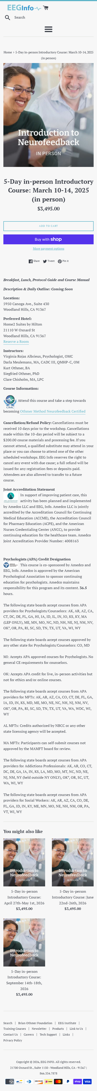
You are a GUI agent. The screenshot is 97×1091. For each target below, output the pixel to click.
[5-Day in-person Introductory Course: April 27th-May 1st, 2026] (24, 862)
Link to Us (76, 1029)
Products (58, 1029)
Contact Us (10, 1034)
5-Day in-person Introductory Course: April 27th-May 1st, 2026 (24, 897)
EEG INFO (47, 1062)
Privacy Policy (12, 1040)
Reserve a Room (16, 341)
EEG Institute (67, 1023)
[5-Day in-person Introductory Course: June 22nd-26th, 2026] (73, 862)
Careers (29, 1034)
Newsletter (39, 1029)
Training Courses (14, 1029)
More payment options (48, 248)
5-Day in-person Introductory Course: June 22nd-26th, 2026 (73, 897)
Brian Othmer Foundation (35, 1023)
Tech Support (48, 1034)
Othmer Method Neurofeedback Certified (52, 411)
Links (66, 1034)
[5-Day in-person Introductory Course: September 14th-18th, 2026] (24, 942)
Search (7, 1023)
